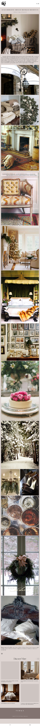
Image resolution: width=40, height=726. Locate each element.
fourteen (25, 648)
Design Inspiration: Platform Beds (8, 703)
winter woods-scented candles (31, 58)
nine (3, 648)
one (13, 647)
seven (33, 647)
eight (37, 647)
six (30, 647)
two (17, 647)
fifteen (29, 648)
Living (19, 12)
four (24, 647)
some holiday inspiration (13, 60)
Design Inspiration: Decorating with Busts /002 (29, 681)
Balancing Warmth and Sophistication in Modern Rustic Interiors (9, 681)
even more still (22, 60)
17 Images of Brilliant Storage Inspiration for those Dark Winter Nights (29, 704)
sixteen (34, 648)
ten (6, 648)
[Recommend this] (2, 653)
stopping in (36, 56)
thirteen (19, 648)
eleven (10, 648)
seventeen (3, 650)
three (20, 647)
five (27, 647)
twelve (14, 648)
